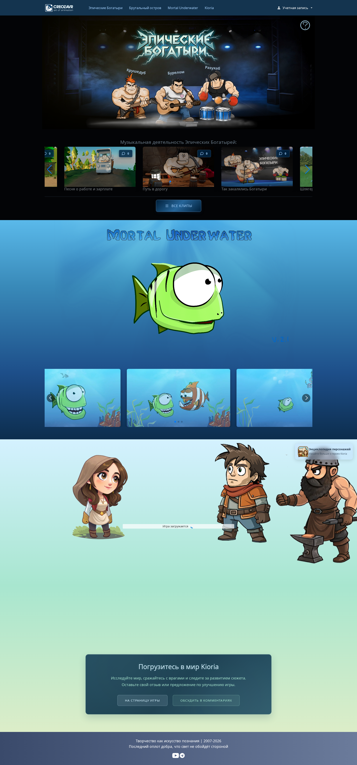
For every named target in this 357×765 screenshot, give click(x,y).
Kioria (209, 8)
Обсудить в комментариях (206, 700)
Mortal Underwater (183, 8)
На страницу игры (142, 700)
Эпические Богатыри (106, 8)
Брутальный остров (145, 8)
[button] (294, 7)
